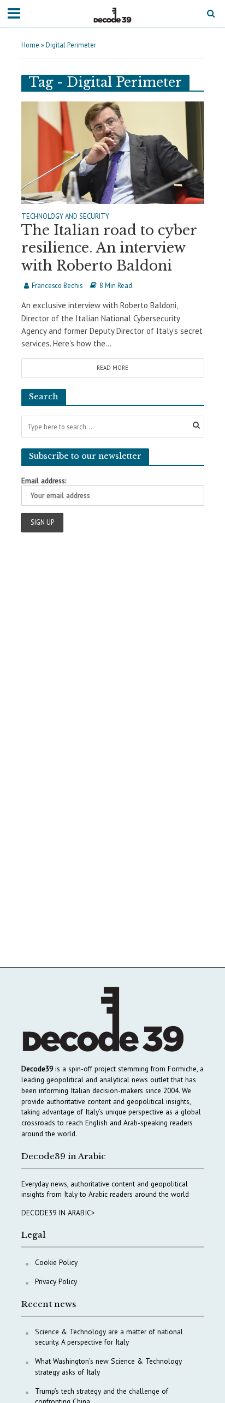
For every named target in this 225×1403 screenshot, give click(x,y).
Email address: (43, 480)
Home (30, 44)
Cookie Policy (56, 1262)
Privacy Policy (56, 1281)
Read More (112, 367)
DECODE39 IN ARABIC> (58, 1213)
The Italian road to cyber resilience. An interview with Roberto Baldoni (109, 248)
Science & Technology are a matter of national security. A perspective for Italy (109, 1337)
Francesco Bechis (57, 285)
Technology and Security (65, 216)
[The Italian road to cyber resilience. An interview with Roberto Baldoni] (112, 151)
